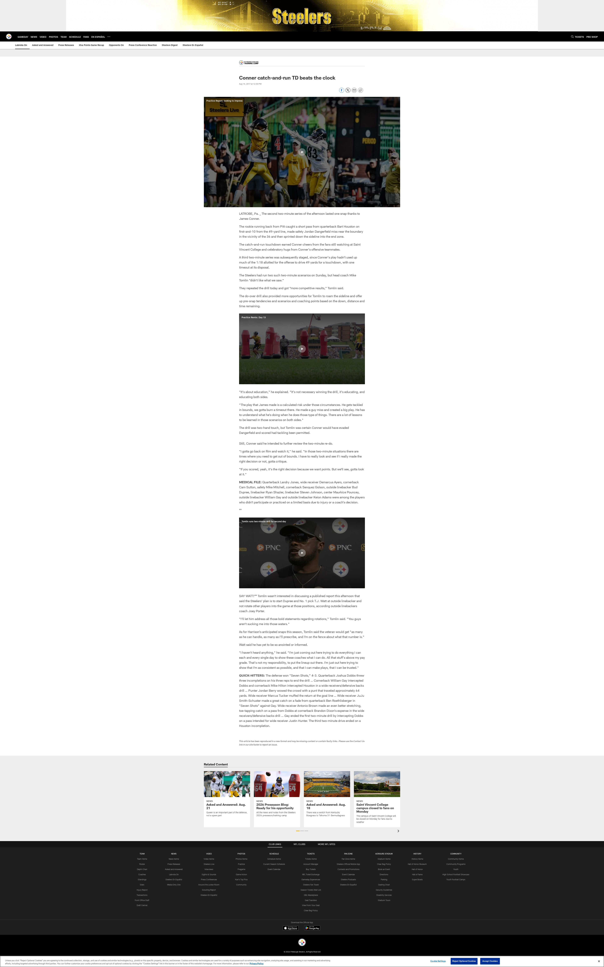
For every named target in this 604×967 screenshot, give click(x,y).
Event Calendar (274, 869)
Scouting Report (209, 890)
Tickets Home (311, 859)
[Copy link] (360, 90)
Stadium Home (384, 859)
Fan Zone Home (348, 859)
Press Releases (174, 864)
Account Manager (310, 864)
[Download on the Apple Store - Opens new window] (290, 928)
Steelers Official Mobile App (348, 864)
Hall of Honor (417, 869)
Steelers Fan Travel (311, 885)
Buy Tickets (311, 869)
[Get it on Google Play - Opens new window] (312, 929)
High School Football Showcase (455, 874)
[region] (302, 961)
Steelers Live (209, 864)
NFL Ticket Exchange (310, 874)
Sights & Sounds (209, 874)
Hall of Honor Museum (417, 864)
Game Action (241, 874)
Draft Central (142, 905)
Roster (142, 864)
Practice (241, 864)
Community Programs (455, 864)
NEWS (173, 854)
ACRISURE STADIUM (384, 854)
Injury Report (142, 890)
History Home (417, 859)
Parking (384, 879)
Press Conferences (209, 879)
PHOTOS (241, 854)
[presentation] (399, 831)
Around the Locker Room (208, 885)
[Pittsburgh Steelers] (302, 942)
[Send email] (354, 92)
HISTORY (417, 854)
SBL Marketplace (311, 895)
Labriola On (174, 874)
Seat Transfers (311, 900)
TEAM (142, 854)
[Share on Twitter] (347, 92)
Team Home (142, 859)
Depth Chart (142, 869)
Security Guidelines (384, 890)
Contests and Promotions (348, 869)
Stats (142, 885)
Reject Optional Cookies (464, 961)
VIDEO (209, 854)
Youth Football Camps (455, 879)
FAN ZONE (348, 854)
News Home (174, 859)
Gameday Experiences (311, 879)
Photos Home (241, 859)
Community (241, 885)
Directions (384, 874)
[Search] (572, 36)
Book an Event (384, 869)
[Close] (599, 961)
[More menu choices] (109, 36)
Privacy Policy (256, 963)
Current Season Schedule (274, 864)
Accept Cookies (490, 961)
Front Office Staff (142, 900)
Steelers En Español (173, 879)
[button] (302, 152)
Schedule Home (274, 859)
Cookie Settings (438, 961)
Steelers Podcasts (348, 879)
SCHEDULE (274, 854)
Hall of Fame (417, 874)
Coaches (142, 874)
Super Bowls (417, 879)
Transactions (142, 895)
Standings (142, 879)
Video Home (209, 859)
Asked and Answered (174, 869)
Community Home (456, 859)
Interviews (209, 869)
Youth (455, 869)
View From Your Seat (311, 905)
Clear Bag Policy (311, 910)
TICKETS (311, 854)
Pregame (241, 869)
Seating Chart (384, 885)
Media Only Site (173, 885)
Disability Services (384, 895)
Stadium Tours (384, 900)
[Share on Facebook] (341, 92)
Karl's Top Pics (241, 879)
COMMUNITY (455, 854)
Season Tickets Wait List (311, 890)
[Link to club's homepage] (9, 36)
